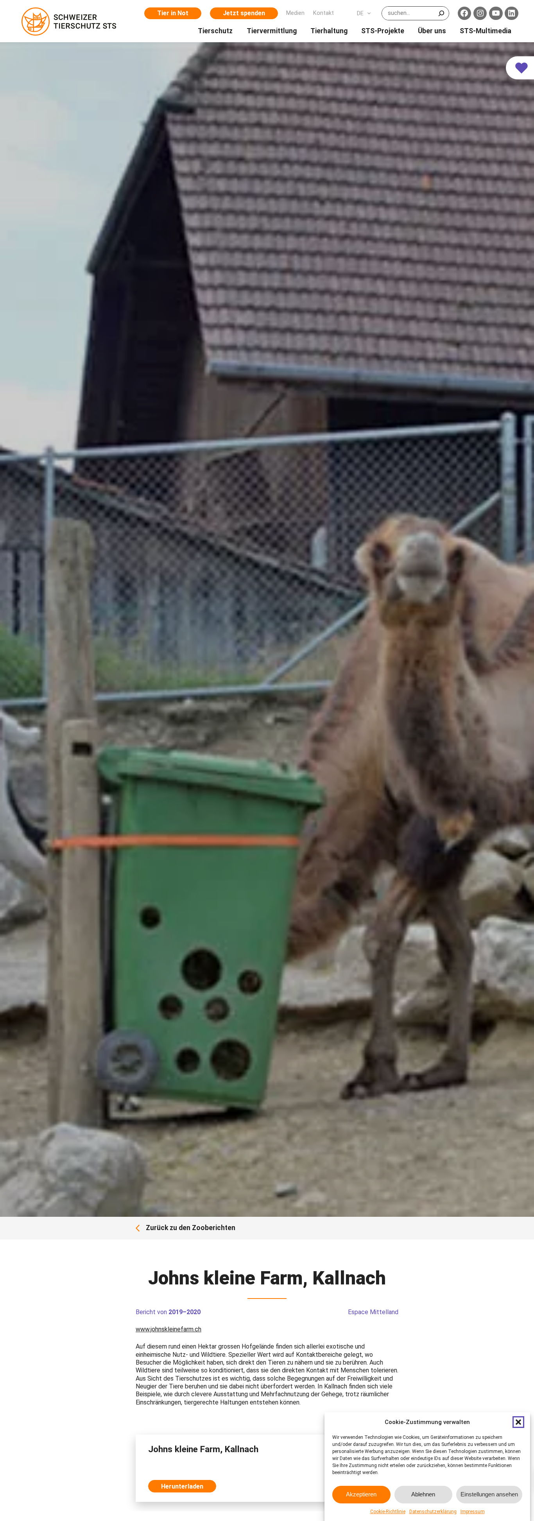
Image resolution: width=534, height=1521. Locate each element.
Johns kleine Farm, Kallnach (203, 1449)
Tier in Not (172, 13)
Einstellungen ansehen (489, 1494)
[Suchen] (441, 13)
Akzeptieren (361, 1494)
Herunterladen (182, 1486)
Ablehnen (423, 1494)
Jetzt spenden (244, 13)
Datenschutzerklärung (433, 1511)
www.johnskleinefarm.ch (168, 1329)
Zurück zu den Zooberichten (190, 1228)
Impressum (473, 1511)
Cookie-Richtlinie (387, 1511)
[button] (518, 1422)
